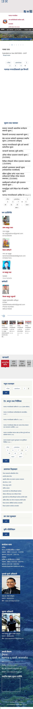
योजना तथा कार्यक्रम (22, 363)
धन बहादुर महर (7, 272)
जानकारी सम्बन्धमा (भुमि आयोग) (12, 151)
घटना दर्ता (29, 363)
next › (27, 204)
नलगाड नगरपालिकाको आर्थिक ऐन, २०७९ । (13, 419)
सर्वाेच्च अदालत (6, 488)
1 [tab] (9, 45)
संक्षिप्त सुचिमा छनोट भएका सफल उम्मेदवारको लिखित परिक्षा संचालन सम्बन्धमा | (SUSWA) (13, 176)
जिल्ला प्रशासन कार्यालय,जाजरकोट (11, 506)
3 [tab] (14, 45)
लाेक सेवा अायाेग (7, 482)
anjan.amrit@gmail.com (12, 601)
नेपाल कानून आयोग (7, 485)
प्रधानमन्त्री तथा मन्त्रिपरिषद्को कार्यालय (12, 491)
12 (17, 204)
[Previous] (2, 40)
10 (5, 204)
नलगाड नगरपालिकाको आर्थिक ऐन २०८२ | (16, 195)
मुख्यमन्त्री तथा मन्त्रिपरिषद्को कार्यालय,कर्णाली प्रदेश (15, 497)
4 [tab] (16, 45)
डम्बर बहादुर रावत (8, 228)
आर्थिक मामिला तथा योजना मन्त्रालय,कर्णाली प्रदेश (14, 500)
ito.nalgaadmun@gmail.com (13, 668)
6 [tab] (20, 45)
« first (8, 62)
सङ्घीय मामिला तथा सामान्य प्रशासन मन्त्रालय (13, 479)
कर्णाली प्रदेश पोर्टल (7, 476)
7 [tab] (23, 45)
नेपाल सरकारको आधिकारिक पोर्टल (10, 473)
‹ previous (18, 62)
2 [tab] (12, 45)
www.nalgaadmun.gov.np (14, 672)
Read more (6, 55)
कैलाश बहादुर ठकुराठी (9, 296)
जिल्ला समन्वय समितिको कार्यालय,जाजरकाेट (13, 503)
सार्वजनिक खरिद (5, 364)
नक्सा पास (6, 49)
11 (11, 204)
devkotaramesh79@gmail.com (14, 638)
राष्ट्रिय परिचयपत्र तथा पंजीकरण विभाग (12, 494)
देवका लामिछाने (7, 250)
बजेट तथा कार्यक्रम (14, 363)
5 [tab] (18, 45)
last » (16, 207)
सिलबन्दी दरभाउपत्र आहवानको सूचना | (15, 135)
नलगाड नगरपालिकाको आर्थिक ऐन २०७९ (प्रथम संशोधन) (16, 406)
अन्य (6, 392)
